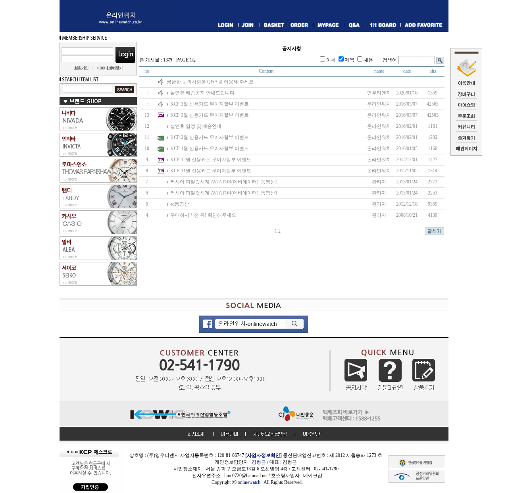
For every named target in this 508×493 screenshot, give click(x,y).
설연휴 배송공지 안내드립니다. (203, 93)
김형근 (259, 462)
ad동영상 (179, 204)
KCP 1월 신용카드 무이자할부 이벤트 (209, 148)
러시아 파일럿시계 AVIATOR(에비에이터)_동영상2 (223, 182)
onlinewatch (251, 482)
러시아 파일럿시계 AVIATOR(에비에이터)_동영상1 (223, 193)
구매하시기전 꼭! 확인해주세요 (203, 215)
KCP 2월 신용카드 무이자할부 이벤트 (209, 137)
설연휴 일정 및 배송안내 (195, 126)
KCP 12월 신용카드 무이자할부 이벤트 (210, 159)
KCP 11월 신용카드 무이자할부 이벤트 (210, 170)
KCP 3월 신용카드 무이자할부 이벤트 (209, 104)
